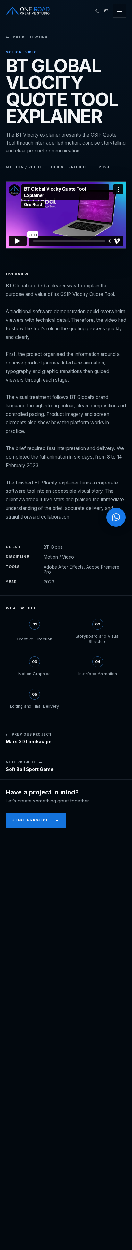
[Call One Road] (97, 11)
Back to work (27, 37)
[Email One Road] (106, 11)
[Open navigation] (119, 11)
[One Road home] (28, 10)
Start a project (35, 820)
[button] (116, 517)
